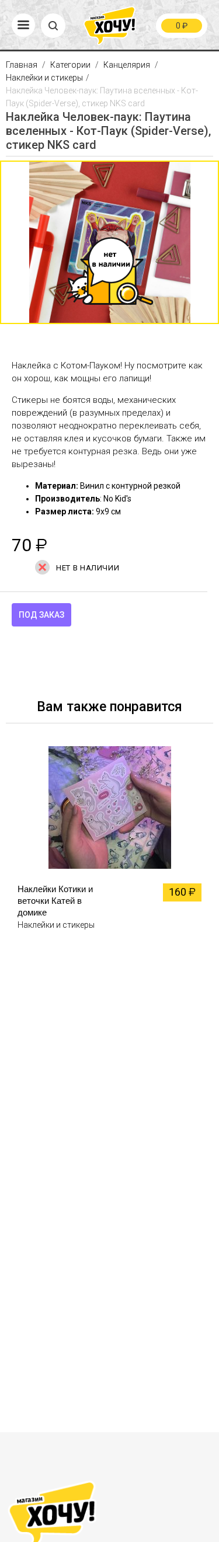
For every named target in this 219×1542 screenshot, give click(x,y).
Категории (70, 64)
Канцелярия (126, 64)
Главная (22, 64)
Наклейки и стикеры (44, 77)
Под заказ (41, 614)
